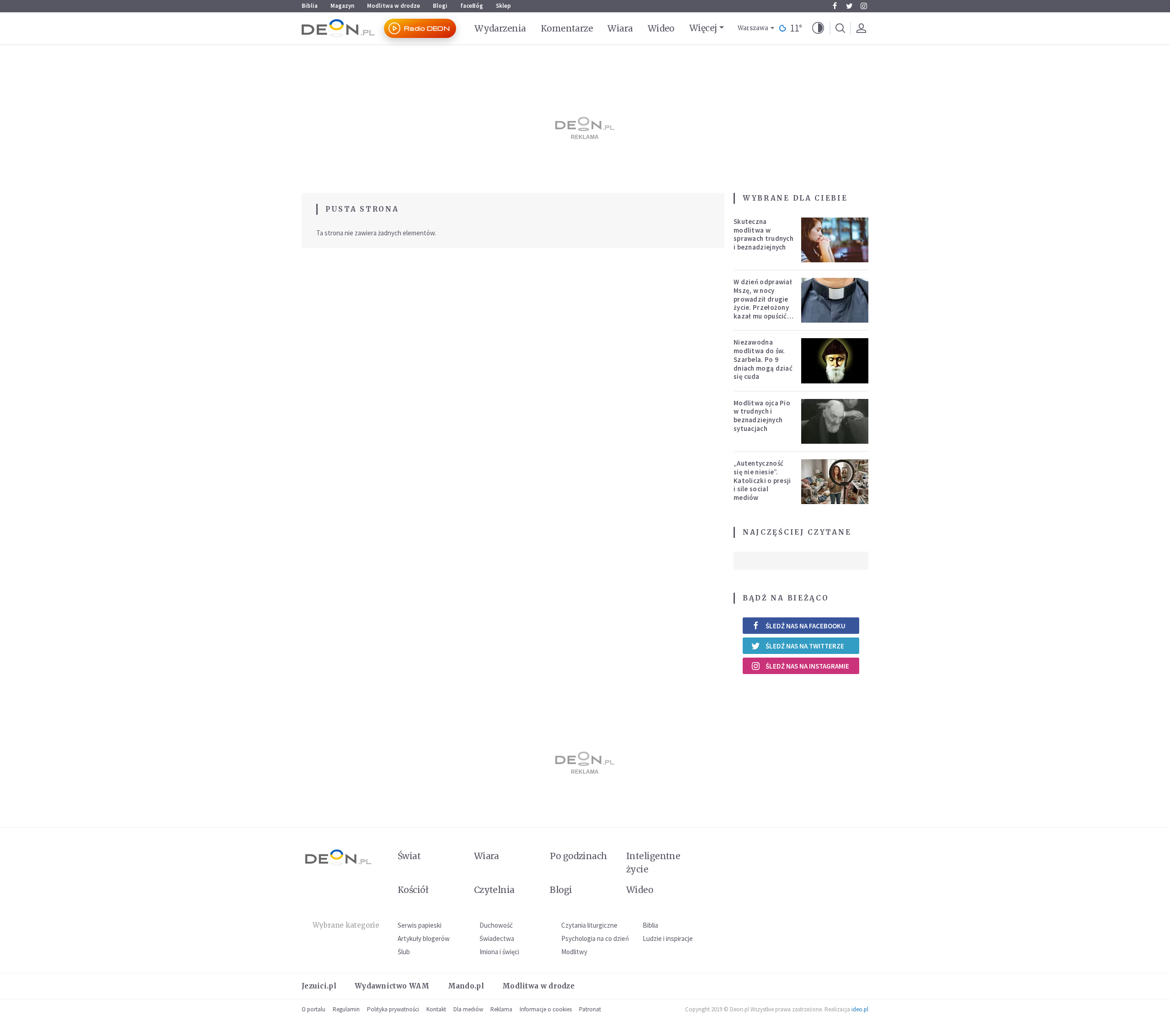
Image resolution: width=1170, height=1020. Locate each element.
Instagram (863, 6)
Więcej (703, 27)
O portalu (313, 1009)
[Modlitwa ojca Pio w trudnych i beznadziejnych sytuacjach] (835, 421)
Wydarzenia (500, 28)
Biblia (310, 6)
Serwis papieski (419, 925)
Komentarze (567, 28)
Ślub (404, 951)
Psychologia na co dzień (595, 938)
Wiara (620, 28)
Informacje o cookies (546, 1009)
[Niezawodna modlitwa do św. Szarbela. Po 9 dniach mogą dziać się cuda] (835, 360)
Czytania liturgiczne (589, 925)
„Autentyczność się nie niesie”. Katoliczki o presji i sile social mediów (762, 480)
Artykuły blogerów (424, 938)
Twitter (849, 6)
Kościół (413, 889)
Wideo (661, 28)
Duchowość (496, 925)
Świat (409, 855)
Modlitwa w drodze (393, 6)
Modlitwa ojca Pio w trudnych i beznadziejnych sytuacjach (762, 415)
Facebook (834, 6)
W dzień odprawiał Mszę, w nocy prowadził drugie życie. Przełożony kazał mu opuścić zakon (763, 303)
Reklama (501, 1009)
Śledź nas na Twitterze (805, 646)
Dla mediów (468, 1009)
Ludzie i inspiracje (668, 938)
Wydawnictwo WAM (392, 986)
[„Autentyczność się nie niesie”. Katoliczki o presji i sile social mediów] (835, 481)
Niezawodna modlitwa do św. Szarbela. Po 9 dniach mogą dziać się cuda (763, 359)
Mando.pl (466, 986)
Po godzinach (578, 855)
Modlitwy (574, 951)
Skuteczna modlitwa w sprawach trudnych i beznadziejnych (763, 234)
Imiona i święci (499, 951)
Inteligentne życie (653, 862)
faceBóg (471, 6)
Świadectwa (496, 938)
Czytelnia (494, 889)
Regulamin (346, 1009)
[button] (818, 28)
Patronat (590, 1009)
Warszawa (753, 28)
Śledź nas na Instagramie (807, 666)
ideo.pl (859, 1009)
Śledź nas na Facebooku (806, 626)
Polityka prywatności (393, 1009)
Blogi (440, 6)
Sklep (503, 6)
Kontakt (436, 1009)
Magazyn (342, 6)
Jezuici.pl (319, 986)
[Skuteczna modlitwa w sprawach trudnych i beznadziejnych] (835, 240)
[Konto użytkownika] (861, 28)
